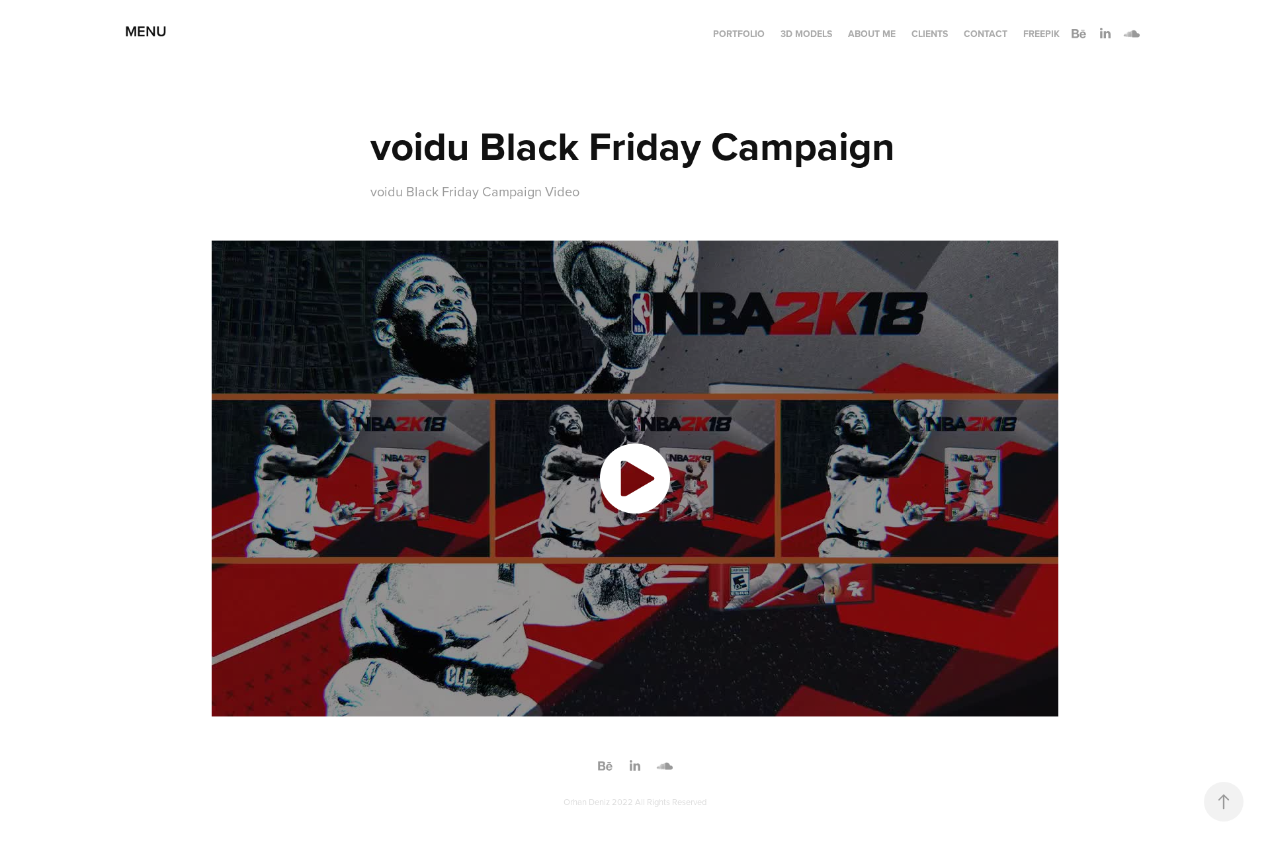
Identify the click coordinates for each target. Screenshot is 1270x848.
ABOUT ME (872, 33)
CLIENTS (929, 33)
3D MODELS (806, 33)
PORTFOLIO (739, 33)
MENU (146, 31)
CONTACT (985, 33)
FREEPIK (1041, 33)
